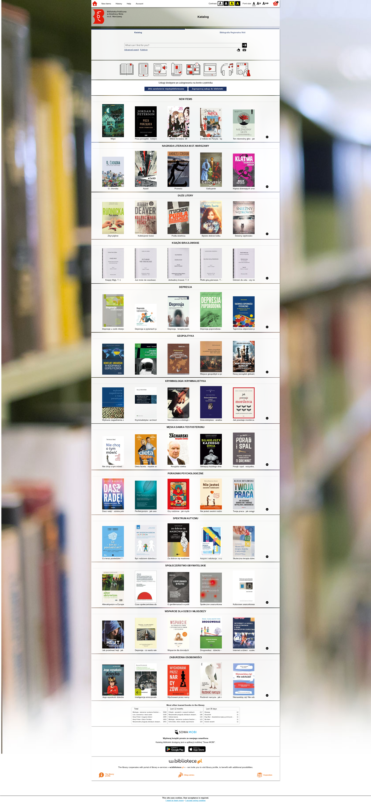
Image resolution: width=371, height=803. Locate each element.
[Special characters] (244, 50)
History (119, 3)
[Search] (244, 45)
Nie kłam (207, 719)
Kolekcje (144, 50)
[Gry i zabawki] (244, 76)
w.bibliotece (177, 767)
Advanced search (131, 50)
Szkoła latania (173, 717)
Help (129, 3)
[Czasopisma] (177, 76)
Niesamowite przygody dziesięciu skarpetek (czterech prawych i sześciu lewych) (159, 721)
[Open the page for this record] (113, 121)
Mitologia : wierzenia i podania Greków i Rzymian (149, 712)
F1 (259, 3)
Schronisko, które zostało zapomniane (181, 721)
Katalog (138, 32)
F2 (265, 3)
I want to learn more (175, 800)
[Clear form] (238, 50)
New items (106, 3)
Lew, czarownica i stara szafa (142, 714)
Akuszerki (207, 714)
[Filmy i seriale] (210, 76)
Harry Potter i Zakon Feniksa (142, 719)
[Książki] (127, 76)
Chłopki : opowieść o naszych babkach (181, 712)
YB (231, 3)
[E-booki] (144, 76)
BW (226, 3)
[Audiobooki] (160, 76)
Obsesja (207, 712)
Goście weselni (209, 721)
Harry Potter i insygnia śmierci (142, 717)
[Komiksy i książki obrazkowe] (194, 76)
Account (139, 3)
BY (237, 3)
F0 (254, 3)
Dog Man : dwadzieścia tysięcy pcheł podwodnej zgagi (222, 717)
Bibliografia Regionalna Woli (232, 32)
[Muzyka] (227, 76)
